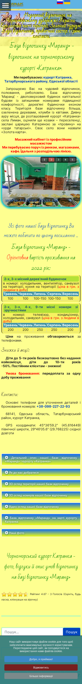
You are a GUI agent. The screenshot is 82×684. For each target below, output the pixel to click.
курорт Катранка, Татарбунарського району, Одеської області (41, 79)
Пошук (71, 632)
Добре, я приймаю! (41, 659)
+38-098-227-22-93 (53, 406)
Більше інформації (41, 676)
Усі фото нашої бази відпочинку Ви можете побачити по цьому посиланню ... (41, 230)
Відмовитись (41, 667)
